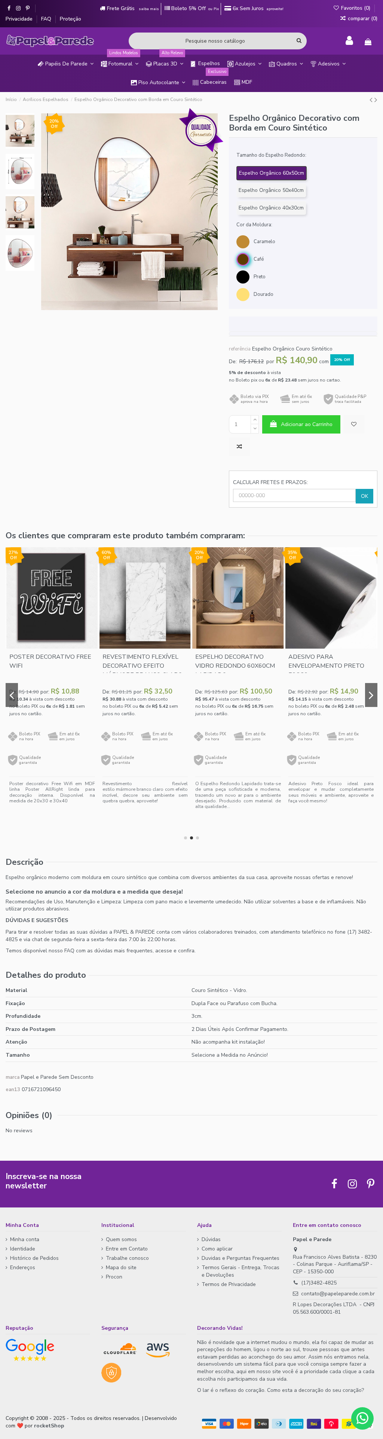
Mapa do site (121, 1267)
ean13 (13, 1089)
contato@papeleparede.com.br (338, 1293)
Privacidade (20, 18)
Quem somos (121, 1239)
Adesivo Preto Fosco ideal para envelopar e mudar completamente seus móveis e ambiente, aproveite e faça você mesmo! (331, 791)
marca (12, 1077)
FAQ (47, 18)
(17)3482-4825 (319, 1282)
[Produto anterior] (372, 100)
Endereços (22, 1267)
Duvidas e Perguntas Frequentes (240, 1258)
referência (240, 349)
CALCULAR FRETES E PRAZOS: (270, 482)
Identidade (22, 1248)
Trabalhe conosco (127, 1258)
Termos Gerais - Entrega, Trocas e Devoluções (240, 1271)
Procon (114, 1276)
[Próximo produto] (375, 100)
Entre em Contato (127, 1248)
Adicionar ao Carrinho (307, 424)
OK (364, 496)
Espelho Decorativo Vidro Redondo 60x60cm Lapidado (235, 666)
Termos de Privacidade (229, 1284)
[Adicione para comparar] (239, 447)
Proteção (70, 18)
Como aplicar (217, 1248)
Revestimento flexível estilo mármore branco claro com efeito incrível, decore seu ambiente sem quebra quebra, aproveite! (145, 791)
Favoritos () (356, 8)
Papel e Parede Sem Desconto (57, 1077)
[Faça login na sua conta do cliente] (349, 40)
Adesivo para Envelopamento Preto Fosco (326, 666)
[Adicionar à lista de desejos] (353, 424)
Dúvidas (211, 1239)
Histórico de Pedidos (34, 1258)
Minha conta (24, 1239)
